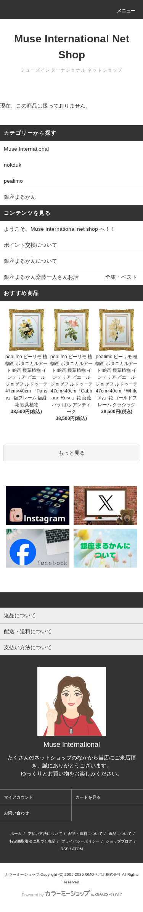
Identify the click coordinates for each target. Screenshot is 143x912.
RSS (65, 849)
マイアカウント (18, 797)
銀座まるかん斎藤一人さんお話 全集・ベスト (70, 277)
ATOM (77, 849)
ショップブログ (119, 841)
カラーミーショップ (22, 874)
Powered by (33, 895)
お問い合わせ (16, 813)
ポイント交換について (30, 245)
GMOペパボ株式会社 (103, 874)
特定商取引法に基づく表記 (32, 841)
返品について (120, 834)
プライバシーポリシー (80, 841)
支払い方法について (45, 834)
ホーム (16, 834)
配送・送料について (85, 834)
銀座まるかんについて (30, 261)
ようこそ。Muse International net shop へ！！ (60, 229)
